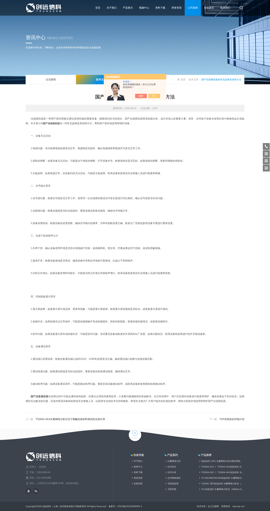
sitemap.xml (238, 506)
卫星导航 (172, 489)
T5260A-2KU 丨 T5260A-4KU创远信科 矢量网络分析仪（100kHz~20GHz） (222, 472)
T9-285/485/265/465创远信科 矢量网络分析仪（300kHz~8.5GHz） (222, 478)
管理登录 (225, 506)
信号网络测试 (174, 478)
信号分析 (172, 472)
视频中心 (144, 7)
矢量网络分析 (174, 461)
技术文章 (193, 79)
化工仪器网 (213, 506)
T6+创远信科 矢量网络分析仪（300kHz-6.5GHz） (222, 489)
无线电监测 (173, 483)
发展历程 (138, 483)
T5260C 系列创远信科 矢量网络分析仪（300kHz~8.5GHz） (222, 483)
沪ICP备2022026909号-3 (129, 506)
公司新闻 (193, 7)
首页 (97, 7)
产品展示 (128, 7)
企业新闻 (51, 79)
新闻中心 (138, 466)
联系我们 (225, 7)
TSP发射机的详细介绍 (231, 419)
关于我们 (112, 7)
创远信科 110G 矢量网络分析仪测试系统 (220, 461)
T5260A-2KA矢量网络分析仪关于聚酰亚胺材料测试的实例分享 (70, 419)
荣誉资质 (177, 7)
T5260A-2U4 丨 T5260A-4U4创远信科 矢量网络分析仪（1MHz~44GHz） (222, 466)
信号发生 (172, 466)
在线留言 (209, 7)
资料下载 (160, 7)
